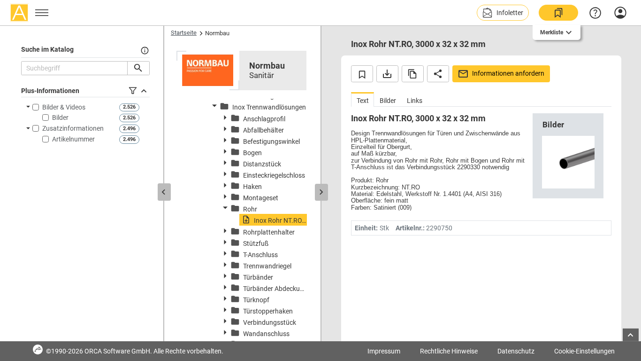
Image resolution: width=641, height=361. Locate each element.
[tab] (362, 99)
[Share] (438, 73)
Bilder (60, 117)
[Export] (387, 73)
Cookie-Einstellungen (584, 351)
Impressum (383, 351)
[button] (503, 13)
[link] (558, 13)
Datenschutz (515, 351)
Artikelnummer (73, 139)
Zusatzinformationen (73, 128)
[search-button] (138, 68)
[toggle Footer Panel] (631, 335)
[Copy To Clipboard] (413, 73)
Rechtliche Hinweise (449, 351)
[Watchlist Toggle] (362, 73)
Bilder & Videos (63, 107)
